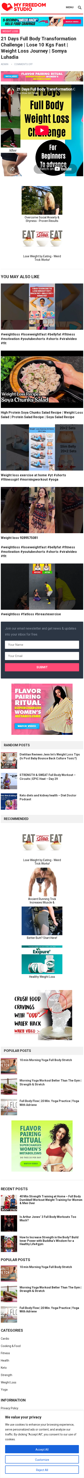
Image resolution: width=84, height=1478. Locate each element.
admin (4, 64)
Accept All (42, 1449)
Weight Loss (10, 31)
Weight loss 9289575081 (19, 538)
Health (5, 1360)
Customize (42, 1459)
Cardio (5, 1338)
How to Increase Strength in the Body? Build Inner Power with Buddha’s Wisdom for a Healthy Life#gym (49, 1241)
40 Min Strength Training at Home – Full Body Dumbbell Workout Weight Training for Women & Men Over (51, 1200)
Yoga (4, 1389)
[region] (42, 1444)
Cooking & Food (11, 1346)
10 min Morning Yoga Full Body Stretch (46, 1060)
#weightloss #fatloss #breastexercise (31, 614)
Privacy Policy (9, 1408)
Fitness (5, 1353)
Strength (6, 1375)
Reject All (42, 1470)
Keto (4, 1367)
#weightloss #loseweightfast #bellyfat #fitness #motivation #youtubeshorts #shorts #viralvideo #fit (39, 338)
